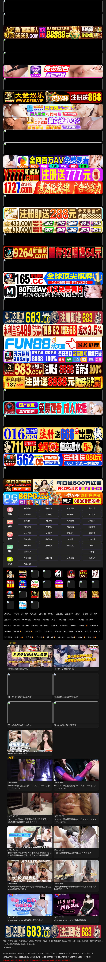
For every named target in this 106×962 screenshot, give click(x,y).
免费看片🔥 (84, 625)
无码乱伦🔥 (28, 631)
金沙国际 (58, 631)
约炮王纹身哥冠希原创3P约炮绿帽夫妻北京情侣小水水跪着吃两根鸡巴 (30, 887)
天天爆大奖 (48, 631)
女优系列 (49, 533)
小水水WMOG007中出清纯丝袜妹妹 (70, 920)
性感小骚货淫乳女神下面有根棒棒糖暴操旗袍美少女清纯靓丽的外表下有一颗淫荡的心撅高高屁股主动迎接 (29, 855)
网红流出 (70, 527)
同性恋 (91, 551)
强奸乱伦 (49, 508)
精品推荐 (27, 508)
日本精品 (49, 514)
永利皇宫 (74, 625)
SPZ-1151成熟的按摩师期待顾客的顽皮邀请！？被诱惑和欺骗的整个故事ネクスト (29, 820)
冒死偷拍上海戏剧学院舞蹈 (66, 697)
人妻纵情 (70, 558)
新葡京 (85, 614)
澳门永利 (42, 614)
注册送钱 (59, 614)
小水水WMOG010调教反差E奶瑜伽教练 (25, 920)
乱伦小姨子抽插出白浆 (18, 753)
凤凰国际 (16, 620)
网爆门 (91, 545)
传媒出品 (27, 551)
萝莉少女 (92, 508)
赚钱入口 (61, 637)
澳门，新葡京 (68, 631)
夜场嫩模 (25, 625)
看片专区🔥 (51, 637)
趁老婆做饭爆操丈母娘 (18, 668)
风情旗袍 (27, 539)
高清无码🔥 (71, 637)
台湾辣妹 (27, 521)
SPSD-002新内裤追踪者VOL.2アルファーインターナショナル (75, 786)
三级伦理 (27, 514)
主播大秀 (72, 620)
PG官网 (16, 614)
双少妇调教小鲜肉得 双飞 (65, 725)
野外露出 (92, 527)
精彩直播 (46, 620)
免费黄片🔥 (17, 631)
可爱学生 (70, 533)
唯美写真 (70, 545)
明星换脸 (49, 539)
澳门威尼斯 (8, 637)
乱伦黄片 (89, 620)
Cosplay (70, 514)
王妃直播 (80, 620)
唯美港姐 (70, 521)
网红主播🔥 (92, 637)
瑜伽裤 (70, 539)
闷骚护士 (92, 539)
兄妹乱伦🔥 (40, 637)
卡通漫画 (27, 545)
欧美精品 (70, 508)
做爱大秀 (88, 631)
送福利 (77, 614)
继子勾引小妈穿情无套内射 (20, 697)
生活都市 (27, 558)
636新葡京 (94, 625)
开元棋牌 (24, 614)
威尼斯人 (7, 614)
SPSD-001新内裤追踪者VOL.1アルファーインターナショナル (75, 820)
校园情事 (49, 558)
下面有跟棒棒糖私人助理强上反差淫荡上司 (73, 853)
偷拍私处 (7, 625)
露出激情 (49, 545)
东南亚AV (92, 521)
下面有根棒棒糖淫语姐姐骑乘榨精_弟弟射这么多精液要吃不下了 (75, 887)
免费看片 (79, 631)
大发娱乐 (54, 625)
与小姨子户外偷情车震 (64, 668)
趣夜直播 (16, 625)
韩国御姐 (49, 521)
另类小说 (27, 564)
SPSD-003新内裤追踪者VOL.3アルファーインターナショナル (29, 786)
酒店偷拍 (62, 620)
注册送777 (69, 614)
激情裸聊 (7, 631)
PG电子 (51, 614)
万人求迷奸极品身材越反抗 (20, 725)
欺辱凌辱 (27, 527)
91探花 (49, 527)
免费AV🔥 (81, 637)
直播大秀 (97, 631)
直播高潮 (36, 620)
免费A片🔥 (30, 637)
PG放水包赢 (26, 620)
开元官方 (38, 631)
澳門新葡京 (64, 625)
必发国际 (34, 625)
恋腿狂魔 (92, 533)
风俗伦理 (92, 558)
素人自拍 (92, 514)
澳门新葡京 (44, 625)
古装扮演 (27, 533)
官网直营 (33, 614)
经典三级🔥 (19, 637)
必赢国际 (7, 620)
